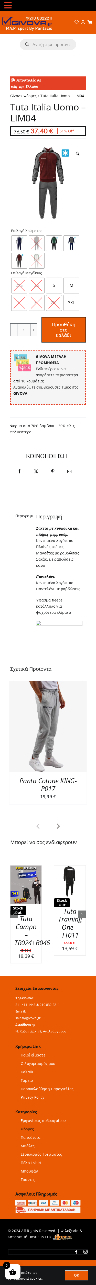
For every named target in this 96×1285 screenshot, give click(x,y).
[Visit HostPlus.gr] (62, 1223)
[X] (36, 471)
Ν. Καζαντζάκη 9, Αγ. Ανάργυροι (40, 1018)
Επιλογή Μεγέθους (26, 273)
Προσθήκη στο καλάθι (63, 329)
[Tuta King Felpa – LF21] (70, 868)
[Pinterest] (52, 471)
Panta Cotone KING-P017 (48, 784)
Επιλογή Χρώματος (26, 231)
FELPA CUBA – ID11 (26, 918)
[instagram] (85, 1238)
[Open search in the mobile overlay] (48, 44)
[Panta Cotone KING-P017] (47, 726)
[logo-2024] (26, 15)
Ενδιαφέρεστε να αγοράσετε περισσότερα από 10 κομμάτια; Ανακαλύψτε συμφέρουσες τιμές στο (45, 375)
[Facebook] (19, 471)
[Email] (69, 471)
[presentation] (38, 826)
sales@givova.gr (27, 1004)
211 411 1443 (25, 991)
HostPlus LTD (39, 1223)
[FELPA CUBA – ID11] (26, 868)
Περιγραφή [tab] (22, 515)
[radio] (19, 243)
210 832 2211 (50, 991)
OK (76, 1275)
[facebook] (76, 1238)
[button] (14, 908)
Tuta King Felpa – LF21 (70, 917)
